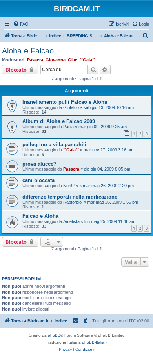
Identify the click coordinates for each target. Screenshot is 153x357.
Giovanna (56, 59)
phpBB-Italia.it (94, 342)
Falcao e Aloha (40, 216)
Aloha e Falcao (28, 50)
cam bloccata (38, 180)
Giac (72, 59)
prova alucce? (39, 164)
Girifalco (71, 107)
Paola (68, 126)
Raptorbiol (72, 202)
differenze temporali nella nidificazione (69, 197)
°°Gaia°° (87, 59)
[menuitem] (21, 24)
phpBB (54, 335)
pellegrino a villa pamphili (54, 144)
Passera (35, 59)
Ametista (71, 221)
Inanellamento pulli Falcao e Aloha (64, 102)
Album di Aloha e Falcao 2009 (58, 121)
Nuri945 (70, 185)
